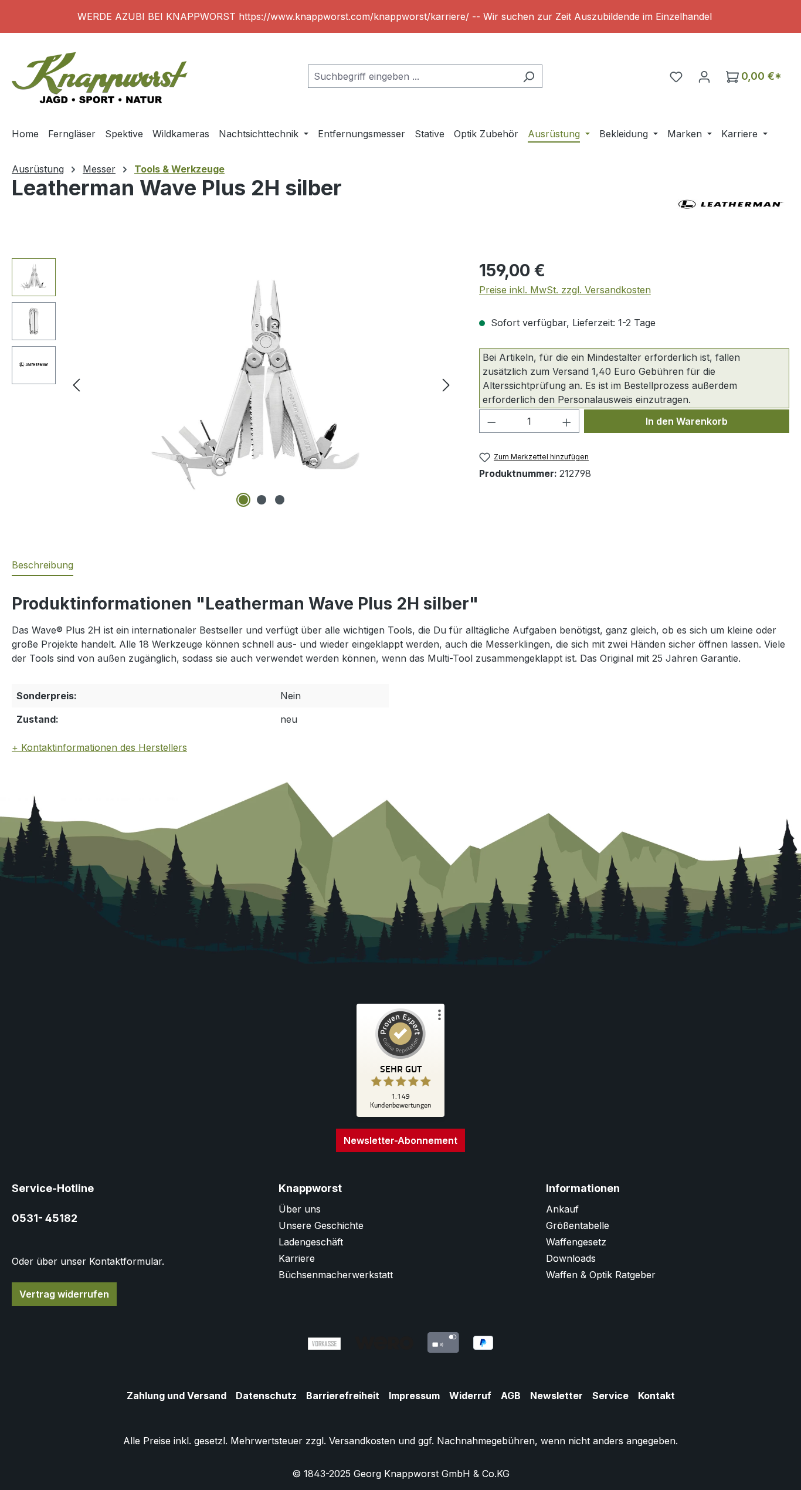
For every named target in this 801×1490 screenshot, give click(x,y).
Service (610, 1395)
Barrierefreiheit (342, 1395)
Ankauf (562, 1209)
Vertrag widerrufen (64, 1294)
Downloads (571, 1258)
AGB (511, 1395)
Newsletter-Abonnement (400, 1140)
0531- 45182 (44, 1218)
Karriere (297, 1258)
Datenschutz (266, 1395)
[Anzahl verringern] (491, 421)
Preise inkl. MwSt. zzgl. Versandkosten (565, 290)
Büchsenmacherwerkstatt (336, 1275)
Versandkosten (362, 1441)
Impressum (414, 1395)
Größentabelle (577, 1225)
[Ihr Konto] (704, 76)
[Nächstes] (446, 384)
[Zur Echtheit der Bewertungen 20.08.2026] (400, 1114)
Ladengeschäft (311, 1242)
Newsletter (556, 1395)
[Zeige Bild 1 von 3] (243, 499)
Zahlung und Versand (176, 1395)
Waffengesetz (576, 1242)
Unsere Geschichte (321, 1225)
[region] (400, 16)
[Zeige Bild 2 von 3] (261, 499)
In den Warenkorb (687, 421)
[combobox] (411, 76)
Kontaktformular (125, 1261)
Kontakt (656, 1395)
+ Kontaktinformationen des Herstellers (99, 747)
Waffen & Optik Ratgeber (601, 1275)
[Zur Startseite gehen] (100, 73)
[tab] (42, 565)
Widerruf (470, 1395)
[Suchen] (528, 76)
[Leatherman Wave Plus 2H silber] (261, 384)
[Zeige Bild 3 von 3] (279, 499)
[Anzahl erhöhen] (567, 421)
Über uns (300, 1209)
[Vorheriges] (76, 384)
